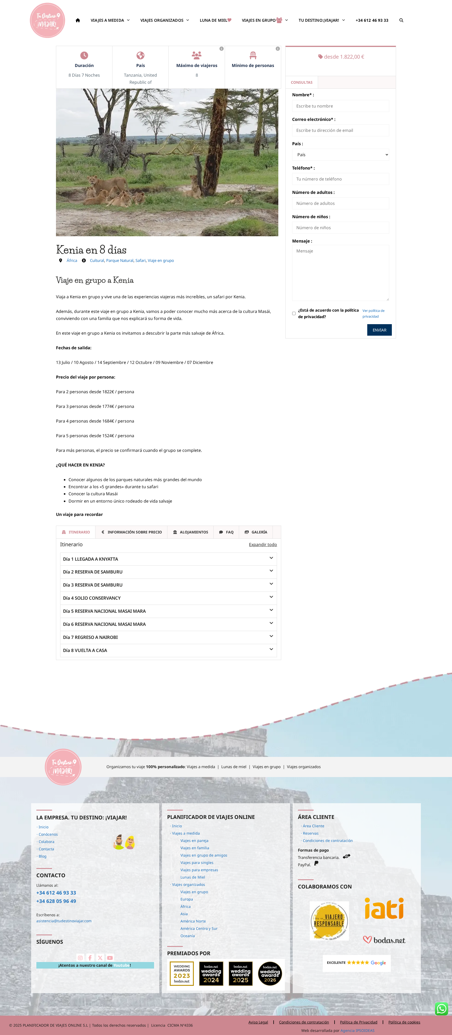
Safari (140, 260)
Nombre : (303, 95)
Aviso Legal (258, 1022)
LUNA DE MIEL (213, 20)
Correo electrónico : (314, 119)
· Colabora (45, 841)
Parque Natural (119, 260)
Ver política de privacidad (374, 313)
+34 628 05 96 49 (56, 901)
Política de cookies (404, 1022)
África (72, 260)
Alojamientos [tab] (194, 532)
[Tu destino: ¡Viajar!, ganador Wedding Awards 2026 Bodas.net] (270, 984)
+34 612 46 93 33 (56, 892)
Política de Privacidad (358, 1022)
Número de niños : (311, 217)
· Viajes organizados (187, 884)
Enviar (379, 330)
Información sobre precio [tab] (135, 532)
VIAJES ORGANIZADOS (161, 20)
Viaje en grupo (161, 260)
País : (297, 144)
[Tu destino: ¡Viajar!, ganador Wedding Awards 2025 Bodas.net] (241, 984)
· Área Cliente (312, 825)
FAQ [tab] (230, 532)
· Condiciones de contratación (327, 840)
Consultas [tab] (302, 82)
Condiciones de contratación (304, 1022)
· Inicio (42, 826)
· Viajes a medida (185, 833)
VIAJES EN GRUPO (259, 20)
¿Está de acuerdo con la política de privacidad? (328, 313)
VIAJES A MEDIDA (107, 20)
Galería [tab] (259, 532)
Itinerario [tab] (79, 532)
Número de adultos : (313, 192)
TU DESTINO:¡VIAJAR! (319, 20)
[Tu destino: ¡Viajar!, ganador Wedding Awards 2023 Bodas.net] (182, 984)
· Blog (42, 856)
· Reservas (310, 833)
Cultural (97, 260)
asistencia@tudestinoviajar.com (64, 920)
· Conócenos (47, 834)
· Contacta (45, 848)
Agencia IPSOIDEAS (357, 1030)
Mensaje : (302, 241)
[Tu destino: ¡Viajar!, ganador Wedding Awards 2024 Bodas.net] (211, 984)
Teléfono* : (303, 168)
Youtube (122, 965)
